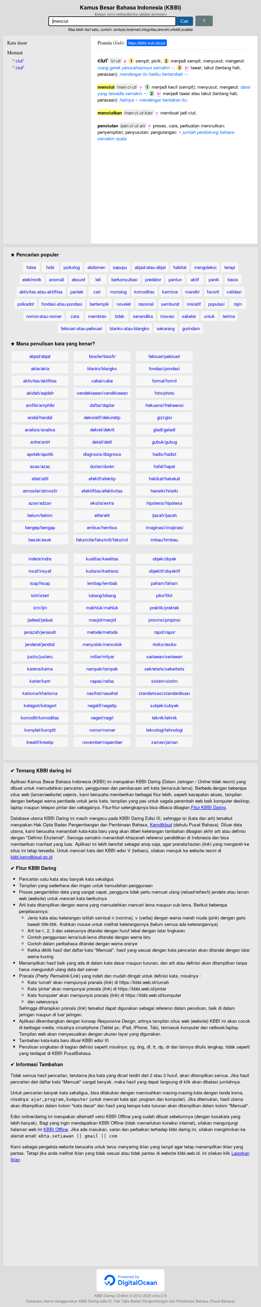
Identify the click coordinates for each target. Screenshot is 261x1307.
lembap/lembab (102, 583)
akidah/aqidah (40, 393)
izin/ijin (40, 607)
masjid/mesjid (102, 619)
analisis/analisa (40, 429)
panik (214, 279)
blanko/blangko (102, 368)
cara (75, 316)
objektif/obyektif (164, 571)
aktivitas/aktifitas (40, 380)
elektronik (31, 279)
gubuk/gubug (164, 441)
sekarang (166, 328)
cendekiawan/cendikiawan (102, 393)
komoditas (144, 291)
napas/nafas (102, 681)
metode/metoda (102, 632)
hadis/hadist (164, 454)
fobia (31, 267)
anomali (56, 279)
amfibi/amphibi (40, 405)
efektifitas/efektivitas (102, 490)
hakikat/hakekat (164, 478)
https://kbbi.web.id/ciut (146, 43)
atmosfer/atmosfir (40, 490)
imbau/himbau (164, 539)
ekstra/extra (102, 503)
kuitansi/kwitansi (102, 571)
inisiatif (194, 304)
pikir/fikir (164, 595)
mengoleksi (205, 267)
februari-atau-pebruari (81, 328)
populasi (216, 304)
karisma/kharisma (39, 693)
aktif (195, 279)
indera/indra (40, 558)
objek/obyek (164, 558)
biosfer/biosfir (102, 356)
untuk (209, 316)
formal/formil (164, 380)
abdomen (96, 267)
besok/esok (40, 539)
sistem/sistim (164, 681)
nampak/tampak (102, 668)
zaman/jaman (164, 742)
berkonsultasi (124, 279)
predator (153, 279)
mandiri (192, 291)
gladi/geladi (164, 429)
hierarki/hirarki (164, 490)
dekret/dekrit (102, 429)
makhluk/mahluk (102, 607)
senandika (143, 316)
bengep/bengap (40, 527)
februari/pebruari (164, 356)
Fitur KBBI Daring (208, 807)
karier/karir (40, 681)
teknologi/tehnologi (164, 730)
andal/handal (40, 417)
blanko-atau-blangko (129, 328)
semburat (170, 304)
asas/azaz (40, 466)
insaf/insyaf (40, 571)
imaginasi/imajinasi (164, 527)
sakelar (189, 316)
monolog (118, 291)
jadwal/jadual (40, 619)
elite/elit (102, 515)
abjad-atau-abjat (150, 267)
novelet (124, 304)
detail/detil (102, 441)
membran (97, 316)
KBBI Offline (56, 1129)
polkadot (25, 304)
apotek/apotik (40, 454)
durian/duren (102, 466)
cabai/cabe (102, 380)
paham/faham (164, 583)
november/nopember (102, 742)
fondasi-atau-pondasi (61, 304)
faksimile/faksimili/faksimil (102, 539)
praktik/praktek (164, 607)
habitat (180, 267)
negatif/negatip (102, 705)
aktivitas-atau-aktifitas (41, 291)
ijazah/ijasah (164, 515)
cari (97, 291)
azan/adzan (40, 503)
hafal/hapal (164, 466)
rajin (238, 304)
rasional (146, 304)
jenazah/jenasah (40, 632)
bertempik (99, 304)
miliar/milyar (102, 656)
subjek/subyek (164, 705)
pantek (77, 291)
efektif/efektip (102, 478)
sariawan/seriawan (164, 656)
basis (233, 279)
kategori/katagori (40, 705)
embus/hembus (102, 527)
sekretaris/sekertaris (164, 668)
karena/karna (40, 668)
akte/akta (40, 368)
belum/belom (40, 515)
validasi (234, 291)
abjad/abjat (40, 356)
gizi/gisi (164, 417)
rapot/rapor (164, 632)
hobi (50, 267)
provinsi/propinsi (164, 619)
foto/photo (164, 393)
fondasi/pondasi (164, 368)
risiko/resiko (164, 644)
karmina (170, 291)
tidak (119, 316)
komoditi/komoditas (40, 717)
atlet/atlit (40, 478)
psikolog (72, 267)
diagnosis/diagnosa (102, 454)
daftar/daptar (102, 405)
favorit (213, 291)
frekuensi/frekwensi (164, 405)
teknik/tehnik (164, 717)
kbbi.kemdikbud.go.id (31, 857)
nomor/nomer (102, 730)
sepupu (120, 267)
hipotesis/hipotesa (164, 503)
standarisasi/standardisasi (164, 693)
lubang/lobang (102, 595)
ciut (20, 60)
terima (229, 316)
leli (98, 279)
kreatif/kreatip (40, 742)
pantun (175, 279)
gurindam (191, 328)
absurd (78, 279)
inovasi (167, 316)
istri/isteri (40, 595)
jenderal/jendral (40, 644)
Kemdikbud (161, 824)
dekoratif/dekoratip (102, 417)
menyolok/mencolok (102, 644)
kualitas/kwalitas (102, 558)
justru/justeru (40, 656)
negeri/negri (102, 717)
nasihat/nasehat (102, 693)
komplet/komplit (40, 730)
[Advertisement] (174, 189)
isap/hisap (40, 583)
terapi (229, 267)
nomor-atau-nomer (44, 316)
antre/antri (40, 441)
